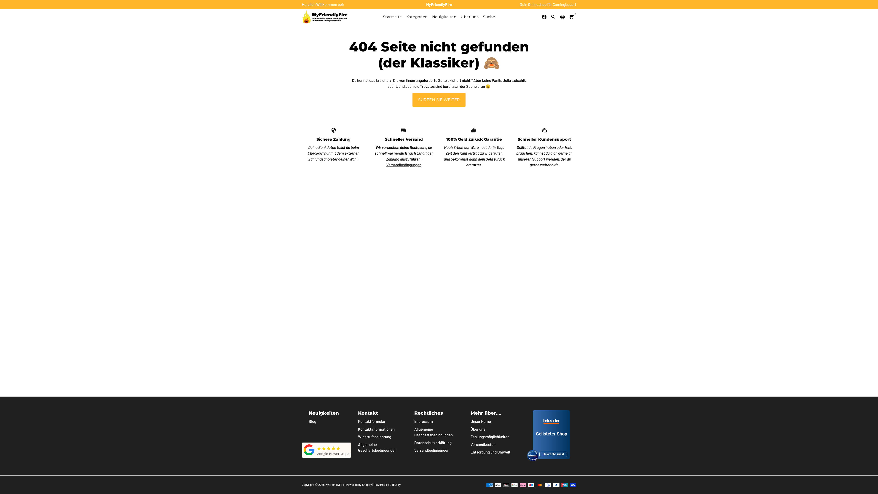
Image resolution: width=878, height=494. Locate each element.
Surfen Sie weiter (439, 99)
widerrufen (494, 153)
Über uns (470, 17)
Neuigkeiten (444, 17)
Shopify (367, 484)
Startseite (392, 17)
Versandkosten (483, 444)
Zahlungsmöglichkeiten (490, 436)
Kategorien (417, 17)
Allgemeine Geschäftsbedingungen (377, 447)
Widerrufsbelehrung (374, 436)
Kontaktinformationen (376, 429)
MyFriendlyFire (334, 484)
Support (538, 159)
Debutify (395, 484)
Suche (489, 17)
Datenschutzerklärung (433, 442)
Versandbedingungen (403, 164)
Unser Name (481, 421)
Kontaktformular (371, 421)
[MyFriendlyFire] (309, 455)
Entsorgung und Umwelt (490, 452)
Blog (312, 421)
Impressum (423, 421)
